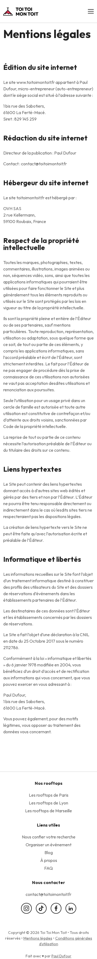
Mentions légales (37, 938)
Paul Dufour (61, 956)
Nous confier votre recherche (48, 837)
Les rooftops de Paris (48, 795)
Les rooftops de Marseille (48, 810)
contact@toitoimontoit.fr (48, 894)
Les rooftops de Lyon (48, 803)
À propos (48, 860)
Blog (48, 852)
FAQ (48, 868)
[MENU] (91, 11)
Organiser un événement (48, 844)
